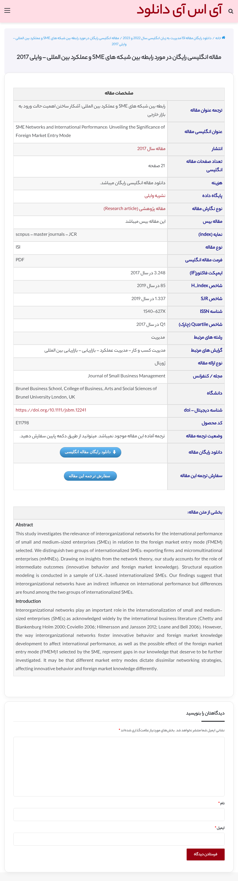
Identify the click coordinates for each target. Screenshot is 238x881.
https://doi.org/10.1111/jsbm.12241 (51, 410)
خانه (218, 38)
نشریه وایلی (155, 196)
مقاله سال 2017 (151, 149)
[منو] (7, 13)
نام (221, 804)
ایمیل (220, 828)
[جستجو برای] (231, 13)
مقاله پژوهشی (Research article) (134, 209)
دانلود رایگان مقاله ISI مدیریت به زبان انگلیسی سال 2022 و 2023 (167, 38)
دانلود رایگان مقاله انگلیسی (88, 451)
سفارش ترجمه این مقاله (89, 475)
